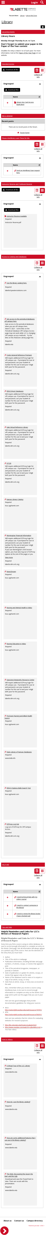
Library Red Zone (31, 16)
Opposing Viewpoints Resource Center (20, 680)
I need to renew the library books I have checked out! (28, 915)
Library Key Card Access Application (25, 103)
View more (9, 557)
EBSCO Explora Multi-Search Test (19, 788)
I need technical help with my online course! (26, 898)
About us (8, 1220)
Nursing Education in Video (16, 644)
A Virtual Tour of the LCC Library (18, 1066)
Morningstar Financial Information (19, 535)
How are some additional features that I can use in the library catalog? (20, 1139)
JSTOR (9, 463)
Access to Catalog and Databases (14, 257)
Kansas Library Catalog (15, 499)
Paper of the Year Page (27, 53)
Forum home (24, 133)
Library (22, 16)
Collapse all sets (38, 76)
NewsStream (11, 571)
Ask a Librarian (7, 116)
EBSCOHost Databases (15, 391)
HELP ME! (5, 865)
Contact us (19, 1220)
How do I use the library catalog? (18, 1102)
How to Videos (7, 1039)
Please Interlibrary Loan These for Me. (16, 138)
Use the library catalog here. (17, 283)
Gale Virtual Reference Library (17, 427)
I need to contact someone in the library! (27, 906)
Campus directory (35, 1220)
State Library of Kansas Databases (19, 752)
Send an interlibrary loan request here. (28, 171)
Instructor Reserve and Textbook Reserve (17, 184)
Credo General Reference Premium (19, 355)
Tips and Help (7, 927)
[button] (11, 69)
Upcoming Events (8, 32)
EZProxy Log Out (13, 824)
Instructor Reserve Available (17, 216)
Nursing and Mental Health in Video (19, 608)
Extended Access (8, 64)
